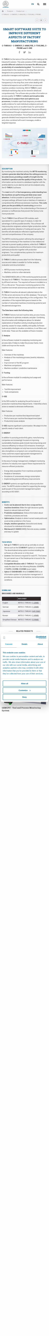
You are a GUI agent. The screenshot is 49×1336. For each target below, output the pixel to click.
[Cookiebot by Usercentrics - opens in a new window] (35, 637)
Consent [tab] (8, 644)
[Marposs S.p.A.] (6, 4)
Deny (24, 697)
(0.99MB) (35, 620)
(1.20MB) (35, 603)
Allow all (24, 684)
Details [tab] (24, 644)
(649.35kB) (36, 611)
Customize (23, 690)
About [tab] (40, 644)
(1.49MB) (35, 615)
